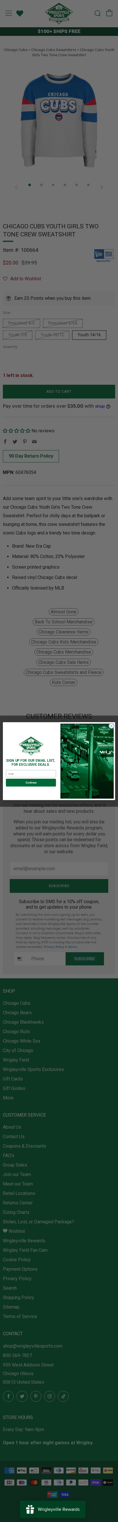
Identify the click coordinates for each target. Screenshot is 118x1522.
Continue (30, 782)
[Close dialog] (111, 725)
